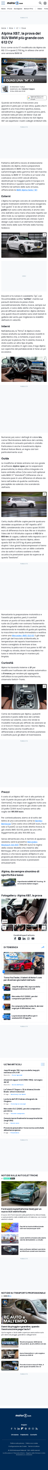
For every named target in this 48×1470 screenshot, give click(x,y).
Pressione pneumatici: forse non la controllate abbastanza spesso (24, 1129)
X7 (17, 28)
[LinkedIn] (19, 1429)
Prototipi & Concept (18, 1104)
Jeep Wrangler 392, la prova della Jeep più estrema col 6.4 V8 (21, 1071)
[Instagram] (29, 1429)
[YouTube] (33, 1429)
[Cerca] (40, 3)
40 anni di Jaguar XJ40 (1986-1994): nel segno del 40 (23, 1081)
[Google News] (26, 1429)
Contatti (33, 1435)
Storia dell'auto (18, 1085)
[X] (15, 1429)
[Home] (15, 3)
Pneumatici (14, 1133)
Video (40, 9)
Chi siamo (15, 1435)
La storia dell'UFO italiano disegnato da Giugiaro (20, 1100)
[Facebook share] (15, 938)
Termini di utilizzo (34, 1446)
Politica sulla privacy (17, 1443)
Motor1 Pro (28, 9)
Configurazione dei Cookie (17, 1446)
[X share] (19, 938)
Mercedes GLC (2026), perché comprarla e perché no (22, 1109)
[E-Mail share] (33, 938)
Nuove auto (14, 1123)
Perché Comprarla (17, 1113)
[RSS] (36, 1429)
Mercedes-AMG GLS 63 (23, 635)
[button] (4, 928)
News (3, 9)
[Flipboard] (22, 1429)
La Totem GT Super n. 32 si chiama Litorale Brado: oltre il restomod (22, 1090)
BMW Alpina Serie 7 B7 (27, 190)
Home (3, 28)
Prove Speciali (17, 1075)
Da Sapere (18, 9)
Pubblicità (24, 1435)
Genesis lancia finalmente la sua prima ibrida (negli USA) (23, 1119)
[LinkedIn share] (24, 938)
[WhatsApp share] (28, 938)
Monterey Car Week (18, 1094)
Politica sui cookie (32, 1443)
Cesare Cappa (28, 89)
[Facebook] (11, 1429)
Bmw (11, 28)
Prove (9, 9)
